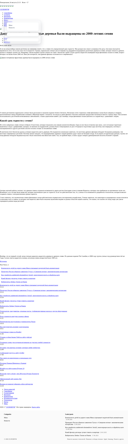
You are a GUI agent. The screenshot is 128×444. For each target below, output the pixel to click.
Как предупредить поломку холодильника (14, 327)
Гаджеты (7, 15)
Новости (7, 421)
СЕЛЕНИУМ (4, 9)
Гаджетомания (9, 393)
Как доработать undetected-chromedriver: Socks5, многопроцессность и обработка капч (30, 275)
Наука (6, 402)
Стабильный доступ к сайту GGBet (12, 353)
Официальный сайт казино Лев (11, 379)
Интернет (7, 16)
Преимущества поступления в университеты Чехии (17, 321)
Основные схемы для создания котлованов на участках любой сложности (25, 342)
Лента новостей (9, 389)
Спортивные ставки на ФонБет (10, 332)
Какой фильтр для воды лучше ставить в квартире (18, 278)
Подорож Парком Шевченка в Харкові (13, 363)
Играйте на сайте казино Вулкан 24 (12, 368)
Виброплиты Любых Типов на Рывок (14, 282)
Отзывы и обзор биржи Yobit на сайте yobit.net (16, 337)
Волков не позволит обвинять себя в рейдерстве (16, 384)
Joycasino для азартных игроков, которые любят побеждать (20, 348)
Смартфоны (8, 13)
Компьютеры (8, 18)
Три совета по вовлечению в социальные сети (16, 358)
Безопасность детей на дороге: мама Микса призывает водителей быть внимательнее (30, 268)
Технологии (8, 400)
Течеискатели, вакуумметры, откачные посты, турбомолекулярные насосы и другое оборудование (33, 311)
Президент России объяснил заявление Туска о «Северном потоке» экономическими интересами (34, 271)
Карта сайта (36, 407)
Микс (6, 404)
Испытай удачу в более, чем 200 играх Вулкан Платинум (19, 374)
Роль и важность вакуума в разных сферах (14, 316)
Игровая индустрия (10, 398)
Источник (3, 261)
